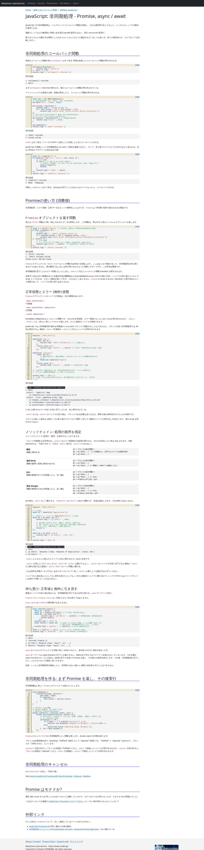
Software (31, 3)
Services (41, 3)
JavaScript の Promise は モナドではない (66, 801)
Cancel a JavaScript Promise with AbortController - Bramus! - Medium (60, 776)
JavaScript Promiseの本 (39, 826)
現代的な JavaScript (68, 10)
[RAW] (137, 65)
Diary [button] (75, 3)
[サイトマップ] (76, 841)
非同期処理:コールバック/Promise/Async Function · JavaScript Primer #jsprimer (64, 829)
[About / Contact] (33, 841)
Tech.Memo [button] (65, 3)
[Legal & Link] (63, 841)
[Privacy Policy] (48, 841)
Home (28, 10)
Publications (52, 3)
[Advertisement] (160, 40)
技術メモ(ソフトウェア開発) (45, 10)
